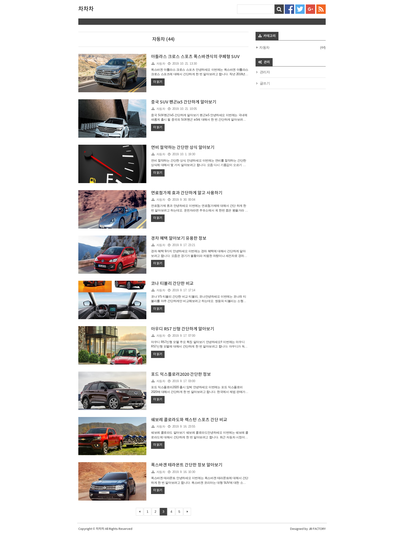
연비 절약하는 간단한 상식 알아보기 (182, 147)
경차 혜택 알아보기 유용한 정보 (178, 238)
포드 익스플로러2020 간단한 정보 (181, 374)
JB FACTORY (317, 529)
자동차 (160, 63)
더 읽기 (157, 82)
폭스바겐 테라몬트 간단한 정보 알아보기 (186, 465)
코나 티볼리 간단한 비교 (172, 283)
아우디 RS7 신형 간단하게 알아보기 (182, 329)
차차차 (86, 9)
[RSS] (321, 9)
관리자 (265, 72)
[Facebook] (289, 9)
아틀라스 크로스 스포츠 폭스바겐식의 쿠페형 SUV (195, 56)
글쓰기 (265, 83)
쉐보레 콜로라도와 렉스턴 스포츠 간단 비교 (189, 419)
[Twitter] (300, 9)
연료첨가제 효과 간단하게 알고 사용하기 (186, 193)
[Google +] (310, 9)
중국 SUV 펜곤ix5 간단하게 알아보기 (183, 102)
